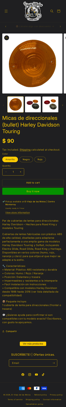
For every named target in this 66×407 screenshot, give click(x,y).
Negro (26, 159)
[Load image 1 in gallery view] (15, 104)
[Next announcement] (60, 26)
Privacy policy (56, 395)
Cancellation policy (34, 404)
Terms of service (15, 399)
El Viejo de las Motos (21, 395)
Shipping (25, 149)
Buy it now (33, 191)
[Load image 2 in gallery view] (33, 104)
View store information (17, 212)
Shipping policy (33, 399)
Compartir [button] (11, 331)
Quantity (6, 165)
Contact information (52, 399)
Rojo (40, 159)
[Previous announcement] (5, 26)
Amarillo (10, 159)
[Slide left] (3, 105)
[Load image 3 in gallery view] (50, 104)
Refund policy (40, 395)
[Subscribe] (53, 363)
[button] (6, 11)
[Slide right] (62, 105)
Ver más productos (33, 343)
